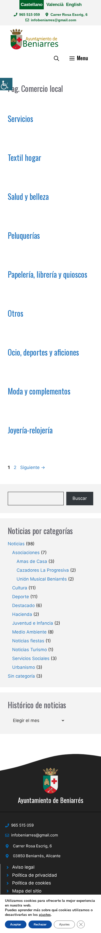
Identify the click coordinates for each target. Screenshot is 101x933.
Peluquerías (24, 235)
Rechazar (40, 924)
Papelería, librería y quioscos (47, 274)
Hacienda (22, 614)
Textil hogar (24, 157)
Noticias (16, 543)
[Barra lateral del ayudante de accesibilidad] (6, 84)
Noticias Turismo (29, 649)
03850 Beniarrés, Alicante (37, 855)
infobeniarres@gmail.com (53, 20)
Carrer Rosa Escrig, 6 (69, 14)
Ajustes (64, 924)
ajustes (45, 914)
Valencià (54, 4)
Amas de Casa (32, 561)
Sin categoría (21, 676)
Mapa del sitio (26, 891)
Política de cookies (31, 883)
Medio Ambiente (29, 632)
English (74, 4)
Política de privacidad (34, 875)
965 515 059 (29, 14)
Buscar (80, 498)
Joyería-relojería (30, 430)
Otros (15, 313)
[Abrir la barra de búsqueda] (56, 58)
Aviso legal (23, 867)
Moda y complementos (39, 391)
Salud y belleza (28, 196)
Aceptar (15, 924)
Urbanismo (23, 667)
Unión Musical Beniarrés (42, 579)
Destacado (23, 605)
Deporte (20, 596)
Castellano (31, 4)
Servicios (20, 118)
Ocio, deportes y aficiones (43, 352)
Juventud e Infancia (32, 623)
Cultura (19, 587)
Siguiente (32, 467)
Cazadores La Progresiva (43, 570)
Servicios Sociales (30, 658)
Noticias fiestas (28, 640)
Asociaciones (26, 552)
